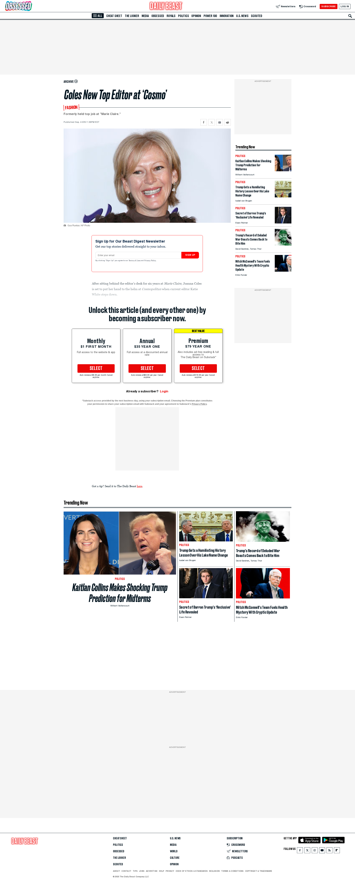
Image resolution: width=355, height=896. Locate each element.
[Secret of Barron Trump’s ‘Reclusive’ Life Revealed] (283, 222)
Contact (126, 871)
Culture (175, 857)
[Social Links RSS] (329, 851)
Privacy (170, 871)
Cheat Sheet (114, 16)
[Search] (350, 16)
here (139, 486)
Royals (171, 16)
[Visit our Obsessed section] (30, 6)
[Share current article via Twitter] (211, 122)
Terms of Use (135, 261)
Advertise (152, 871)
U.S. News (242, 16)
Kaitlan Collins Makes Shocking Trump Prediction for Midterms (120, 593)
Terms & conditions (232, 871)
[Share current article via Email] (219, 122)
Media (145, 16)
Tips (135, 871)
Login (164, 391)
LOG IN (345, 6)
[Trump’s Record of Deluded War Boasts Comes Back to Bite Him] (283, 244)
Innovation (227, 16)
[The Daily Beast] (166, 6)
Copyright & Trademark (258, 871)
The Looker (132, 16)
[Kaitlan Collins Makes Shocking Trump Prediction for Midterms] (283, 170)
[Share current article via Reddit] (227, 122)
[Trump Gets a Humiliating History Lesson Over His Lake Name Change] (283, 196)
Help (161, 871)
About (116, 871)
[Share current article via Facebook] (203, 122)
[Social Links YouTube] (322, 851)
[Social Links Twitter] (307, 851)
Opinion (196, 16)
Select (96, 368)
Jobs (141, 871)
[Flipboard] (337, 851)
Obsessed (157, 16)
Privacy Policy (150, 261)
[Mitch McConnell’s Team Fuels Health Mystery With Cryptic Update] (283, 270)
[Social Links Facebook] (300, 851)
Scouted (256, 16)
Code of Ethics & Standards (192, 871)
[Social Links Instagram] (315, 851)
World (174, 851)
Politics (183, 16)
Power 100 (210, 16)
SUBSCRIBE (328, 6)
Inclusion (214, 871)
